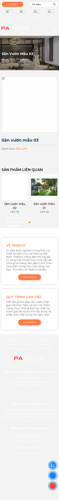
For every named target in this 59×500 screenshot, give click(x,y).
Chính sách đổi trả (29, 447)
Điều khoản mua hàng (29, 435)
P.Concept (43, 340)
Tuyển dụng (15, 348)
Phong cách (27, 344)
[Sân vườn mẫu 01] (44, 187)
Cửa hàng (45, 344)
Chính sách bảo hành (29, 453)
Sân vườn (22, 148)
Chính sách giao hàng (29, 441)
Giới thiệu (46, 348)
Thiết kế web (44, 493)
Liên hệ (14, 211)
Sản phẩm (21, 59)
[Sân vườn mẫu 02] (15, 187)
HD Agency (7, 496)
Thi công (26, 340)
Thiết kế (11, 340)
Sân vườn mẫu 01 (44, 206)
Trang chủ (7, 59)
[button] (55, 30)
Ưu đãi (11, 344)
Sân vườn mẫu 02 (14, 206)
